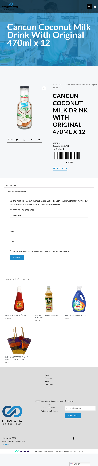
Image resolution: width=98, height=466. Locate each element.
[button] (16, 139)
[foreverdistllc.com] (10, 7)
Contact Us (49, 385)
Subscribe (72, 416)
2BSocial (5, 444)
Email (12, 241)
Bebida (63, 146)
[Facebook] (95, 7)
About (47, 381)
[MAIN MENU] (89, 6)
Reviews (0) (11, 185)
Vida (60, 84)
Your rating (15, 209)
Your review (16, 215)
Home (55, 84)
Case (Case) (60, 149)
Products (48, 378)
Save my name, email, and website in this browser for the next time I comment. (41, 251)
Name (12, 231)
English (76, 464)
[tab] (11, 185)
